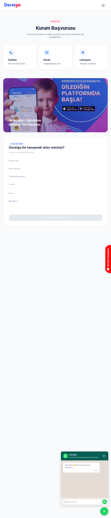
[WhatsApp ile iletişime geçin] (104, 511)
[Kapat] (104, 456)
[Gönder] (104, 501)
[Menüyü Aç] (103, 5)
